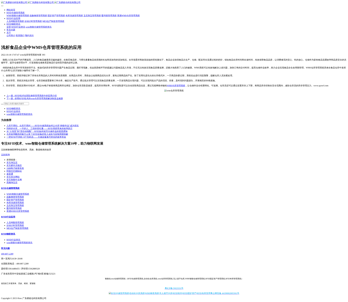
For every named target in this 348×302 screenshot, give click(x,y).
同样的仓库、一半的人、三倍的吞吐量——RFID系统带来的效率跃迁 (39, 128)
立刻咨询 (5, 155)
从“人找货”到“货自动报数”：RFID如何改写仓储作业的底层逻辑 (37, 131)
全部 (9, 27)
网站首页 (11, 10)
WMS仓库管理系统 (176, 85)
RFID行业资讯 (13, 111)
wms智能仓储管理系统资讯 (19, 114)
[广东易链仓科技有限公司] (174, 2)
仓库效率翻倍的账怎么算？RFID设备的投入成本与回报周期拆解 (37, 134)
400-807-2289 (7, 254)
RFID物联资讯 (13, 108)
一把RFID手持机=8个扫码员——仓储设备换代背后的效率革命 (36, 137)
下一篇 (35, 98)
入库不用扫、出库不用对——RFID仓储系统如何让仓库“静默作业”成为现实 (43, 125)
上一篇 (32, 95)
